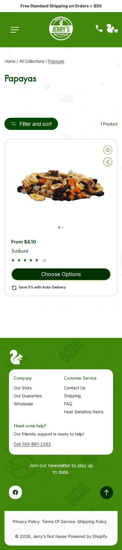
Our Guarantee (28, 395)
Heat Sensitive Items (83, 411)
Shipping (72, 395)
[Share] (107, 161)
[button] (16, 32)
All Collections (31, 61)
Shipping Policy (92, 521)
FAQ (68, 403)
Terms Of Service (58, 521)
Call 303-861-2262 (32, 443)
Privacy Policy (26, 521)
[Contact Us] (99, 28)
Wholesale (23, 403)
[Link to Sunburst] (61, 186)
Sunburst (19, 250)
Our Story (23, 387)
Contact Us (74, 387)
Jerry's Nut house (50, 536)
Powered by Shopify (87, 536)
